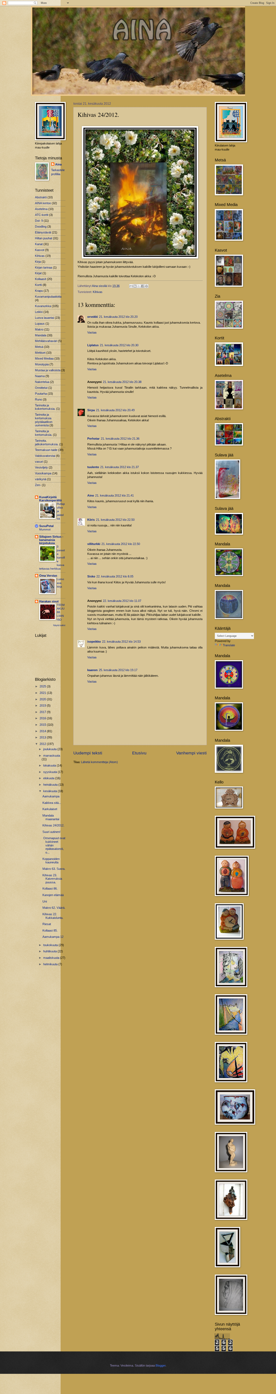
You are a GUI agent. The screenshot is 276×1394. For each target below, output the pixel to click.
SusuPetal (46, 526)
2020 (43, 699)
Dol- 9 (39, 220)
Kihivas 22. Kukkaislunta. (52, 916)
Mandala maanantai (50, 817)
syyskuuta (50, 772)
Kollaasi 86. (50, 888)
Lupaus (40, 323)
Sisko (91, 576)
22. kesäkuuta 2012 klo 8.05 (114, 576)
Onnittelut (41, 387)
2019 (43, 705)
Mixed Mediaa (44, 358)
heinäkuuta (50, 784)
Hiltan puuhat (43, 238)
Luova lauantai (44, 317)
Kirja (38, 261)
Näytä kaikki (59, 625)
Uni (44, 901)
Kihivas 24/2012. (53, 825)
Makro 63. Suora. (53, 868)
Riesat (46, 924)
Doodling (40, 226)
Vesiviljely (41, 467)
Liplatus (93, 345)
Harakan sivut (49, 601)
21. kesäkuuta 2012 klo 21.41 (114, 495)
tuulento (93, 467)
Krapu (39, 290)
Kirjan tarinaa (43, 267)
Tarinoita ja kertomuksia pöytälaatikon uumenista (43, 420)
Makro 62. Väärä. (53, 907)
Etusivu (139, 753)
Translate (229, 645)
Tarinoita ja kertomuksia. (43, 433)
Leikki (39, 312)
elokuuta (49, 778)
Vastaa (91, 332)
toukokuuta (51, 945)
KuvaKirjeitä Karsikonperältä (50, 499)
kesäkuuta (50, 791)
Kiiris (91, 519)
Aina (58, 164)
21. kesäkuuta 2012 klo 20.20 (118, 316)
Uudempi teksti (87, 753)
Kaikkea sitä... (51, 802)
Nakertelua (42, 382)
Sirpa (91, 410)
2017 (43, 712)
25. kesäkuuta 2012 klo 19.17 (118, 670)
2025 (43, 686)
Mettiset (40, 352)
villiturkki (93, 544)
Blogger (160, 1365)
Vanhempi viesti (191, 753)
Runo (38, 399)
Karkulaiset (49, 809)
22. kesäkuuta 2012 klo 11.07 (122, 600)
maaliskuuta (51, 957)
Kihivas (97, 292)
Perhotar (93, 438)
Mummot (45, 529)
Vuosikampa (43, 473)
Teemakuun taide (46, 450)
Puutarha (41, 393)
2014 (43, 731)
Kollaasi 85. (50, 930)
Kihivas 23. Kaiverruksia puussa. (52, 879)
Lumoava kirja (60, 582)
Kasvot (39, 250)
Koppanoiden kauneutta (51, 860)
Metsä (39, 346)
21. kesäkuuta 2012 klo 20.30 (119, 345)
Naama (40, 376)
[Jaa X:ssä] (139, 286)
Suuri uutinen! (51, 831)
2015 (43, 724)
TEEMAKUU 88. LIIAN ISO (61, 612)
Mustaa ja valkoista (47, 370)
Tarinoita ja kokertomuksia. (45, 407)
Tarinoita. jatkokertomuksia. (46, 442)
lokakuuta (50, 765)
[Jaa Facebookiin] (143, 286)
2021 (43, 692)
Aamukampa (50, 796)
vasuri (39, 461)
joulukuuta (50, 749)
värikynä (40, 479)
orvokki (92, 316)
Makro (39, 329)
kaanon (92, 670)
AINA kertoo (43, 203)
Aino (90, 495)
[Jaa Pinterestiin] (146, 286)
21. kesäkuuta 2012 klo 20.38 (122, 382)
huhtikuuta (50, 951)
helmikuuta (50, 964)
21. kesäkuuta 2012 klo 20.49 (115, 410)
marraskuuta (51, 755)
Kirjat (38, 273)
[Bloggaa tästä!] (135, 286)
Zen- (38, 485)
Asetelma (41, 209)
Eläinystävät (43, 232)
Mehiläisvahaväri (46, 341)
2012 (43, 744)
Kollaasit (40, 279)
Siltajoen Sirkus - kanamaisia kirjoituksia (51, 540)
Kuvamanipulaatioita (48, 296)
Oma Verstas (48, 575)
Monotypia (42, 364)
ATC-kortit (41, 214)
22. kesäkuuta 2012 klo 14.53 (121, 641)
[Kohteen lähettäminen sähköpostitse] (131, 286)
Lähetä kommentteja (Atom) (99, 762)
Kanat (39, 244)
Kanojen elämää (53, 895)
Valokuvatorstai (45, 455)
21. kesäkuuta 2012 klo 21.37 (119, 467)
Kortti (38, 285)
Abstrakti (41, 197)
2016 (43, 718)
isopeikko (94, 641)
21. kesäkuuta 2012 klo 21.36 (120, 438)
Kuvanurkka (43, 306)
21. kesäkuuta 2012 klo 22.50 (115, 519)
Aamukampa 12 (52, 936)
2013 (43, 737)
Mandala (40, 335)
